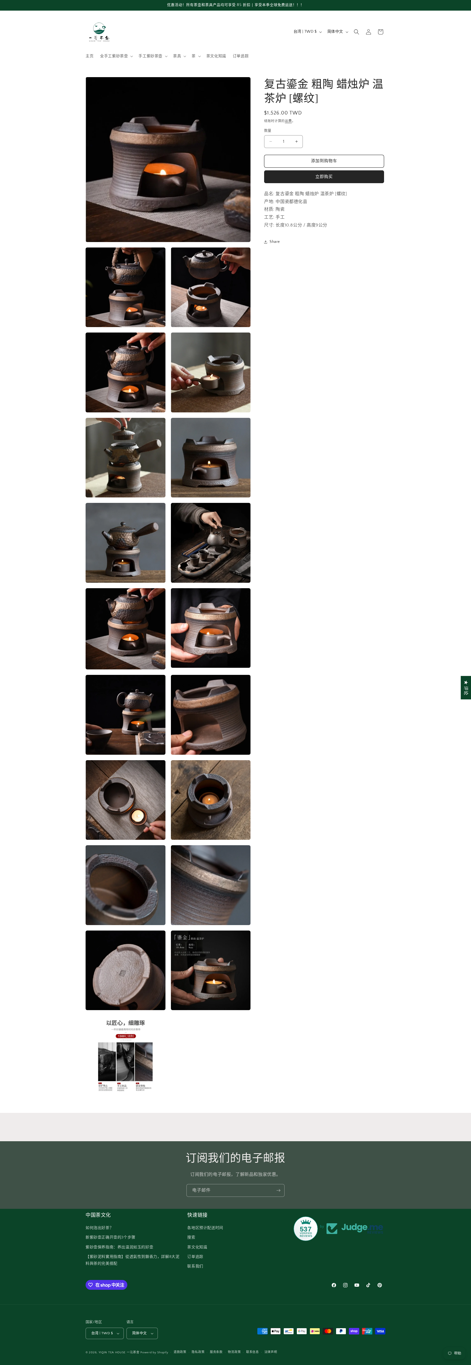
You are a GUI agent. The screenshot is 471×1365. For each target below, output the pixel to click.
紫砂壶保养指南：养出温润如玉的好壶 (119, 1247)
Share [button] (275, 242)
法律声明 (270, 1352)
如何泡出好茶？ (99, 1228)
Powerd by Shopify (154, 1352)
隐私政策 (198, 1352)
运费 (288, 121)
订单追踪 (195, 1257)
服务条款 (216, 1352)
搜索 (191, 1237)
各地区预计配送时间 (205, 1228)
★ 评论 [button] (465, 687)
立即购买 (324, 176)
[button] (116, 56)
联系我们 (195, 1266)
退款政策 (180, 1352)
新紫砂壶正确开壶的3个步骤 (110, 1237)
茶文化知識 (197, 1247)
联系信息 (252, 1352)
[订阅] (278, 1190)
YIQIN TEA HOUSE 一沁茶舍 (120, 1352)
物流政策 (234, 1352)
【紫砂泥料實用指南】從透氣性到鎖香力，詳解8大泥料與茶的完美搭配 (132, 1260)
